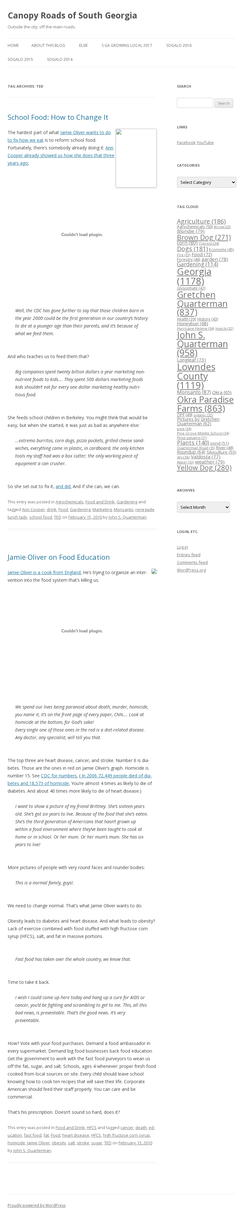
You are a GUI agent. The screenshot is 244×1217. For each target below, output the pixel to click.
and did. (63, 486)
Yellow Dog (204, 467)
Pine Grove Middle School (203, 433)
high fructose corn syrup (126, 1135)
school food (40, 517)
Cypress (209, 243)
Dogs (192, 248)
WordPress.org (191, 570)
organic (203, 415)
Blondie (191, 231)
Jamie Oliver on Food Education (59, 557)
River (224, 447)
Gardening (127, 502)
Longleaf (191, 359)
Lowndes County (196, 376)
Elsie (83, 45)
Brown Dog (204, 237)
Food (63, 509)
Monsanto (123, 509)
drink (52, 509)
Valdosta (205, 456)
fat (46, 1135)
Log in (182, 547)
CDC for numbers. (59, 776)
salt (71, 1143)
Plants (193, 442)
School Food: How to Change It (58, 117)
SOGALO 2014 (59, 59)
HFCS (92, 1127)
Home (13, 45)
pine (184, 428)
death (141, 1127)
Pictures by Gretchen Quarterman (198, 421)
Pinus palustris (192, 438)
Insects (224, 328)
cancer (126, 1127)
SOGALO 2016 (179, 45)
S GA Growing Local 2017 (127, 45)
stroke (83, 1143)
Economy (221, 249)
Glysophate (191, 288)
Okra (222, 392)
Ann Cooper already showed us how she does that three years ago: (61, 155)
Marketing (102, 509)
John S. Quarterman (127, 517)
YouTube (205, 142)
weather (210, 461)
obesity (59, 1143)
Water (185, 462)
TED (57, 517)
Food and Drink (100, 502)
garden (214, 259)
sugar (96, 1143)
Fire (183, 254)
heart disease (75, 1135)
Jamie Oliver (38, 1143)
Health (186, 318)
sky (183, 457)
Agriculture (201, 221)
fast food (33, 1135)
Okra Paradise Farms (205, 403)
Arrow (222, 226)
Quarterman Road (196, 447)
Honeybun (192, 323)
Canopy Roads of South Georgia (72, 15)
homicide (16, 1143)
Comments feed (192, 562)
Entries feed (188, 555)
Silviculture (221, 452)
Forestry (188, 259)
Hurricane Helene (195, 328)
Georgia (194, 276)
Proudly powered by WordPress (36, 1205)
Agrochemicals (70, 502)
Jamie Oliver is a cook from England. (45, 572)
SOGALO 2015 (20, 59)
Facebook (186, 142)
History (207, 319)
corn (187, 242)
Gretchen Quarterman (202, 303)
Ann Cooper (33, 509)
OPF (184, 415)
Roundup (191, 452)
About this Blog (48, 45)
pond (219, 443)
